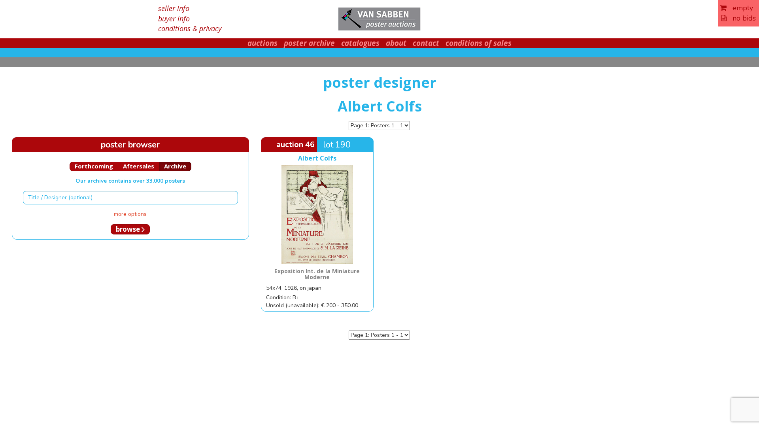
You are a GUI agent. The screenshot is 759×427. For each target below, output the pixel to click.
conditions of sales (479, 43)
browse (129, 229)
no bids (741, 18)
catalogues (360, 43)
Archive (175, 166)
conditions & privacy (189, 28)
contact (426, 43)
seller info (173, 8)
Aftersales (138, 166)
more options (130, 214)
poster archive (309, 43)
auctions (262, 43)
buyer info (174, 18)
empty (740, 8)
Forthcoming (94, 166)
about (396, 43)
